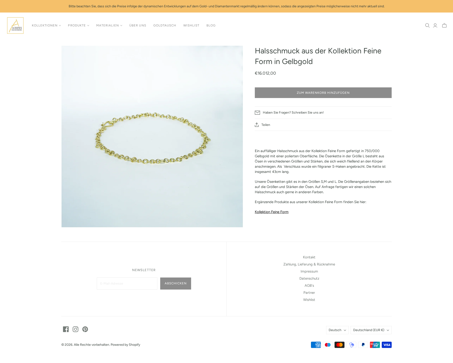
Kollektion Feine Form (272, 212)
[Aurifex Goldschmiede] (15, 25)
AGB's (309, 285)
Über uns (137, 25)
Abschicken (176, 283)
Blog (211, 25)
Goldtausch (164, 25)
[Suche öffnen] (427, 25)
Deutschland (368, 330)
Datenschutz (309, 278)
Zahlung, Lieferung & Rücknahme (309, 264)
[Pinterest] (85, 329)
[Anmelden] (435, 25)
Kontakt (309, 257)
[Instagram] (75, 329)
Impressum (309, 271)
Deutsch (335, 330)
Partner (309, 292)
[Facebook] (66, 329)
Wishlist (191, 25)
